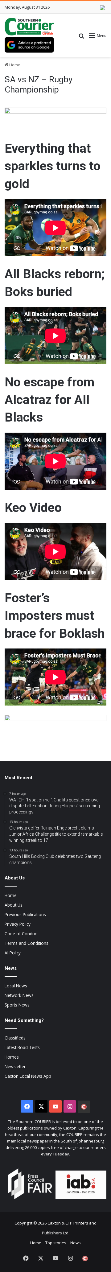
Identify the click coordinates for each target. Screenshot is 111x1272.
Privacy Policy (18, 924)
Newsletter (15, 1066)
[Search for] (81, 38)
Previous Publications (25, 914)
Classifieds (15, 1038)
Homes (12, 1057)
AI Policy (13, 953)
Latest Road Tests (22, 1047)
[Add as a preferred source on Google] (29, 45)
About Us (14, 905)
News (75, 1242)
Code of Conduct (21, 934)
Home (14, 65)
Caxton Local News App (28, 1076)
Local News (16, 986)
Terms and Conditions (26, 943)
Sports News (17, 1005)
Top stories (55, 1242)
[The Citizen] (84, 1107)
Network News (19, 995)
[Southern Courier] (29, 26)
